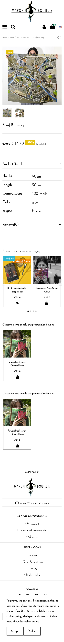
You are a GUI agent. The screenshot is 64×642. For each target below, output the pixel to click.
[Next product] (61, 37)
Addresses (33, 536)
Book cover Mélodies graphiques (17, 290)
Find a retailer (33, 574)
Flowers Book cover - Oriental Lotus (17, 363)
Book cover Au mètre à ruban (47, 290)
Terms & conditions (33, 561)
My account (33, 523)
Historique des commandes (33, 530)
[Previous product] (58, 37)
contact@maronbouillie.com (34, 502)
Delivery (33, 568)
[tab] (32, 164)
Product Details (12, 164)
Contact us (33, 555)
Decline (32, 631)
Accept (15, 631)
